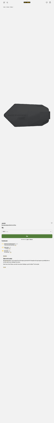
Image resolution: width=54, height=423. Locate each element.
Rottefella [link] (7, 260)
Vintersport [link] (7, 7)
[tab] (5, 256)
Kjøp (27, 236)
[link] (27, 2)
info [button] (15, 245)
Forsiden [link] (4, 7)
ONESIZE (5, 231)
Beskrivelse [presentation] (5, 256)
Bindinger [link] (11, 7)
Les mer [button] (4, 267)
